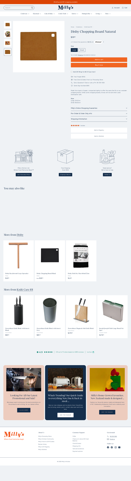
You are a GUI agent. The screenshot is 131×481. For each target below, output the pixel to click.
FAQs (74, 436)
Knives (74, 13)
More (107, 13)
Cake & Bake (48, 13)
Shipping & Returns (65, 174)
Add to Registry (99, 130)
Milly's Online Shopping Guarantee (84, 108)
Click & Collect (77, 443)
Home (72, 27)
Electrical (36, 13)
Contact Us (107, 174)
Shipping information (79, 119)
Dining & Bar (86, 13)
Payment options (78, 451)
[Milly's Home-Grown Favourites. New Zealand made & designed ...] (107, 379)
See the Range (65, 415)
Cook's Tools (62, 13)
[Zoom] (38, 46)
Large (74, 50)
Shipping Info (77, 446)
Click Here (24, 410)
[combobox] (19, 8)
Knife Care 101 (88, 27)
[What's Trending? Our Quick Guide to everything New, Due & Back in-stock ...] (65, 379)
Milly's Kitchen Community (46, 439)
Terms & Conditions (78, 448)
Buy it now (99, 65)
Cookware (24, 13)
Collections (79, 27)
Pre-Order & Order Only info (81, 113)
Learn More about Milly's (23, 174)
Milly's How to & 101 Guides (46, 441)
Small (82, 50)
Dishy (20, 234)
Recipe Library (42, 444)
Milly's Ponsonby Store (45, 436)
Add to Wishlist (99, 136)
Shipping (80, 55)
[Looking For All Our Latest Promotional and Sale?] (23, 379)
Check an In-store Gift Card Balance (81, 440)
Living (98, 13)
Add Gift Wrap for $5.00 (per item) (84, 72)
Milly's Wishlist (42, 449)
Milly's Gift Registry (44, 447)
